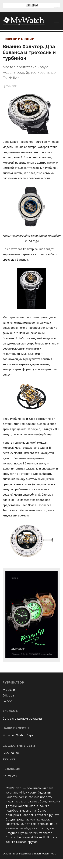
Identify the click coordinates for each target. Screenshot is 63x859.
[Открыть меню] (56, 21)
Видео (7, 701)
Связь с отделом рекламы (22, 718)
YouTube (9, 758)
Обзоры (9, 695)
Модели (9, 689)
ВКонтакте (11, 753)
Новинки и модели (18, 39)
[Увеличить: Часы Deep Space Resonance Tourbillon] (31, 288)
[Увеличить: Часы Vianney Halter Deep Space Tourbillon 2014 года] (31, 207)
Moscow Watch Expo (18, 735)
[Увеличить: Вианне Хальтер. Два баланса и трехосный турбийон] (31, 113)
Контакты (10, 776)
